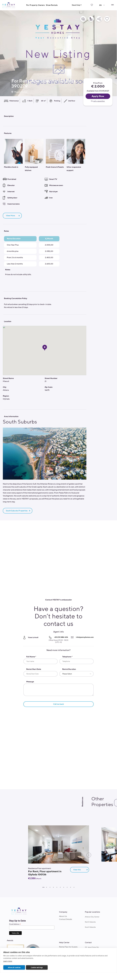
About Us (63, 916)
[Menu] (112, 5)
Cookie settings (37, 967)
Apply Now (98, 96)
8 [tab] (67, 887)
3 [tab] (50, 887)
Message (30, 681)
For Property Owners (35, 5)
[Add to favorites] (107, 19)
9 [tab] (70, 887)
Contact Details (65, 919)
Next (88, 855)
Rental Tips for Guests (68, 947)
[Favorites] (91, 6)
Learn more (7, 961)
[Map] (91, 19)
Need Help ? (76, 5)
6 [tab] (60, 887)
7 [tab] (63, 887)
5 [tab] (56, 887)
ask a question (99, 101)
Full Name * (31, 656)
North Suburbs (90, 922)
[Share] (99, 19)
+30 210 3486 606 (61, 637)
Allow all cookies (14, 967)
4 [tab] (53, 887)
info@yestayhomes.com (85, 637)
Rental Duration (69, 669)
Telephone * (67, 656)
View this (77, 869)
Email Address (15, 924)
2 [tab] (46, 887)
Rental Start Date (33, 669)
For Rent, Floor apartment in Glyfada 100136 (44, 873)
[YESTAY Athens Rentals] (8, 5)
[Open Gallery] (83, 19)
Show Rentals (52, 5)
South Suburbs (90, 927)
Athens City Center (92, 917)
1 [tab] (43, 887)
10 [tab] (73, 887)
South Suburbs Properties (17, 510)
